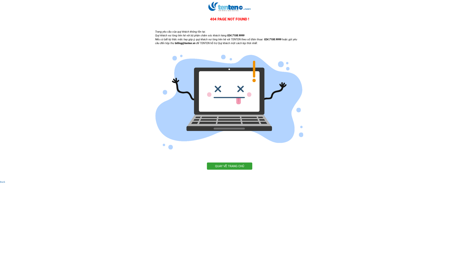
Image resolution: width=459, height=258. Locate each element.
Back (2, 182)
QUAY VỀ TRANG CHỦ (229, 166)
